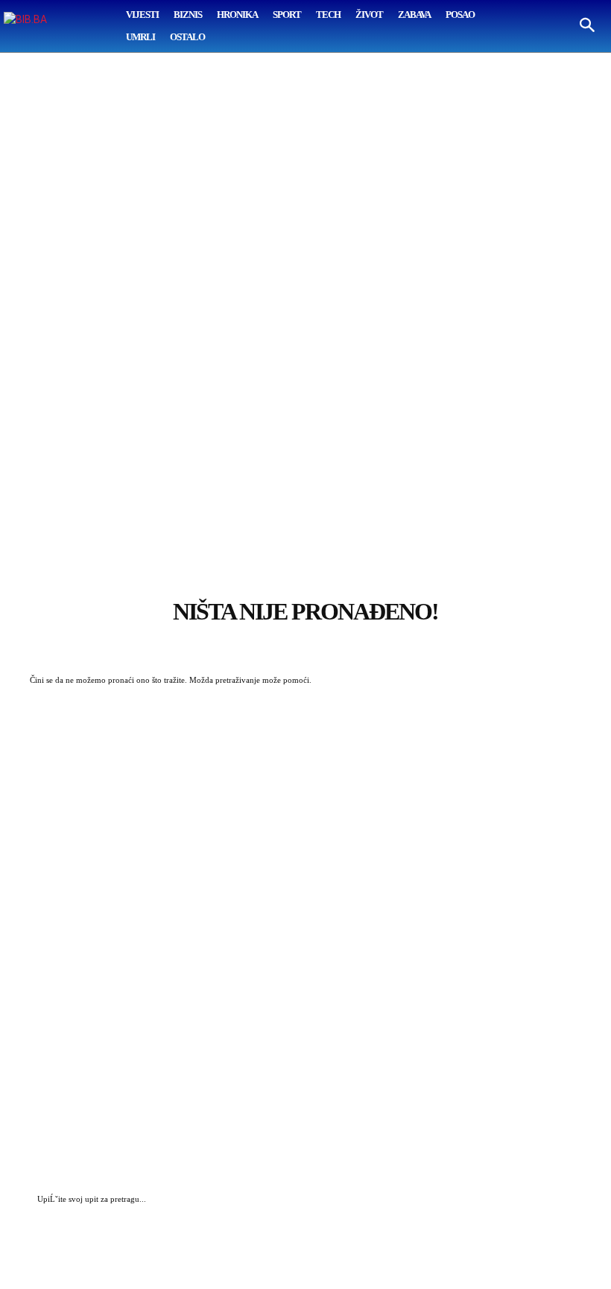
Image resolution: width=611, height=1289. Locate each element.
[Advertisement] (305, 294)
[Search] (566, 1200)
